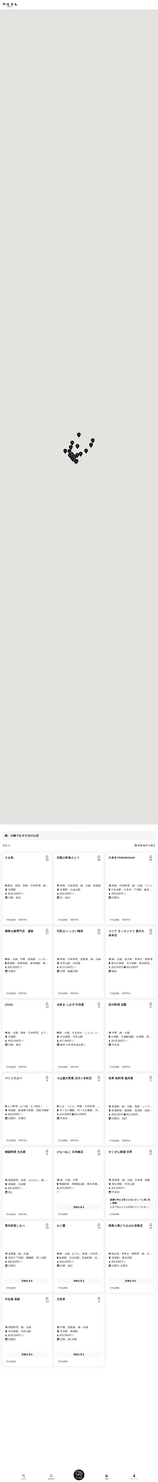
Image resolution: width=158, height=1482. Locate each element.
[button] (77, 462)
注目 (5, 845)
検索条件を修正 (146, 845)
